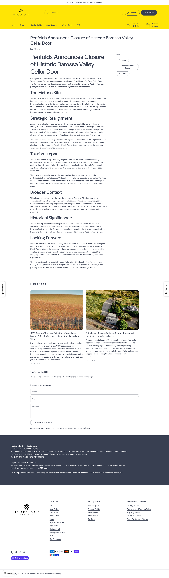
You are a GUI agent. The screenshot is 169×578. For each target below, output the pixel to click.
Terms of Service (134, 516)
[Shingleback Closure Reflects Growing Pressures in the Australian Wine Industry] (112, 310)
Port (51, 536)
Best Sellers (54, 509)
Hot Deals (54, 526)
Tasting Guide (94, 509)
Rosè (52, 519)
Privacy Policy (133, 506)
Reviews (91, 519)
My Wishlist (93, 512)
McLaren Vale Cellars (35, 573)
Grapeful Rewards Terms (137, 519)
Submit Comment (43, 422)
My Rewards (93, 516)
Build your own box (57, 532)
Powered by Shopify (53, 573)
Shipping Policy (133, 512)
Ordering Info (93, 506)
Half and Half (55, 529)
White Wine (54, 516)
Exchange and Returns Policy (139, 509)
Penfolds (122, 73)
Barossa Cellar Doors (127, 66)
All (51, 506)
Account (134, 13)
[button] (149, 13)
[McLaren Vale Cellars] (20, 12)
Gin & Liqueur (55, 539)
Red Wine (54, 512)
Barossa (122, 60)
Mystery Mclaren (57, 522)
